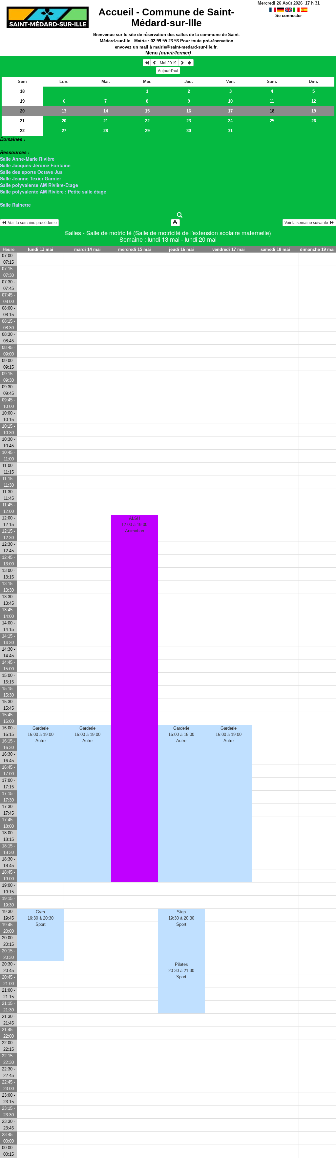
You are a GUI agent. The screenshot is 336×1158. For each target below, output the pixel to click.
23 (188, 120)
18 (22, 91)
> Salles (8, 145)
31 (230, 130)
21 (22, 120)
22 (147, 120)
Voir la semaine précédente (31, 222)
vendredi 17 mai (228, 249)
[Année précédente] (147, 62)
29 (147, 130)
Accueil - (166, 17)
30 (188, 130)
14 (105, 111)
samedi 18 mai (275, 249)
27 (64, 130)
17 (230, 111)
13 (64, 111)
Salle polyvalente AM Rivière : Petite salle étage (53, 191)
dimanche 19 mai (317, 249)
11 (272, 101)
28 (105, 130)
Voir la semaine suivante (307, 222)
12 (313, 101)
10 (230, 101)
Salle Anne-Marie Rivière (27, 158)
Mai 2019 (168, 62)
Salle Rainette (15, 204)
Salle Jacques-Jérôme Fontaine (35, 165)
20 (22, 111)
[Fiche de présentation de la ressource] (168, 215)
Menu (168, 52)
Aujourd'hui (168, 70)
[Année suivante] (190, 62)
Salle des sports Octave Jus (31, 172)
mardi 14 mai (87, 249)
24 (230, 120)
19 (22, 101)
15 (147, 111)
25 (272, 120)
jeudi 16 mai (181, 249)
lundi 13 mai (40, 249)
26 (313, 120)
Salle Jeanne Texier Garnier (30, 178)
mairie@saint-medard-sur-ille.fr (185, 47)
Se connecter (288, 15)
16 (188, 111)
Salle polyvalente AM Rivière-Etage (39, 185)
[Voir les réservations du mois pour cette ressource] (154, 62)
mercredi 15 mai (134, 249)
